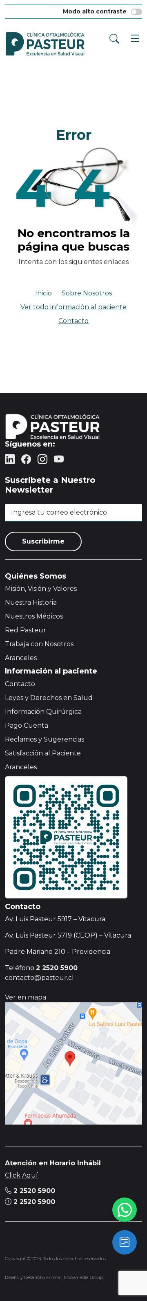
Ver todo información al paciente (73, 307)
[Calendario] (124, 1242)
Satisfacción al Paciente (43, 753)
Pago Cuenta (26, 725)
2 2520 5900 (33, 1191)
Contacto (73, 321)
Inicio (43, 293)
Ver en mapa (25, 997)
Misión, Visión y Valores (41, 588)
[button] (133, 37)
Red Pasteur (25, 630)
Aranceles (21, 658)
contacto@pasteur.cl (39, 978)
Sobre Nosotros (87, 293)
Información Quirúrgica (43, 711)
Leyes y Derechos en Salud (49, 698)
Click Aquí (21, 1175)
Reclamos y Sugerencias (44, 739)
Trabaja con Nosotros (39, 644)
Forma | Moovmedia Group (74, 1277)
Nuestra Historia (31, 602)
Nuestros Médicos (34, 616)
